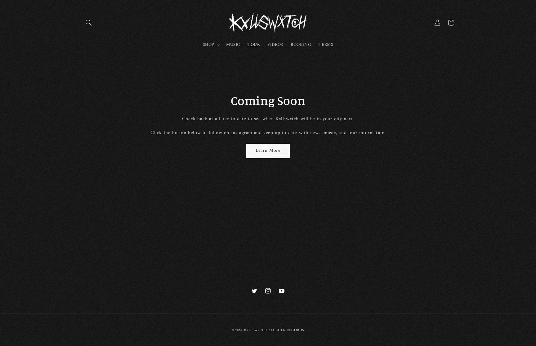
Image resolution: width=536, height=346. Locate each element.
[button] (89, 22)
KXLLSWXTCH (255, 330)
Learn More (268, 151)
